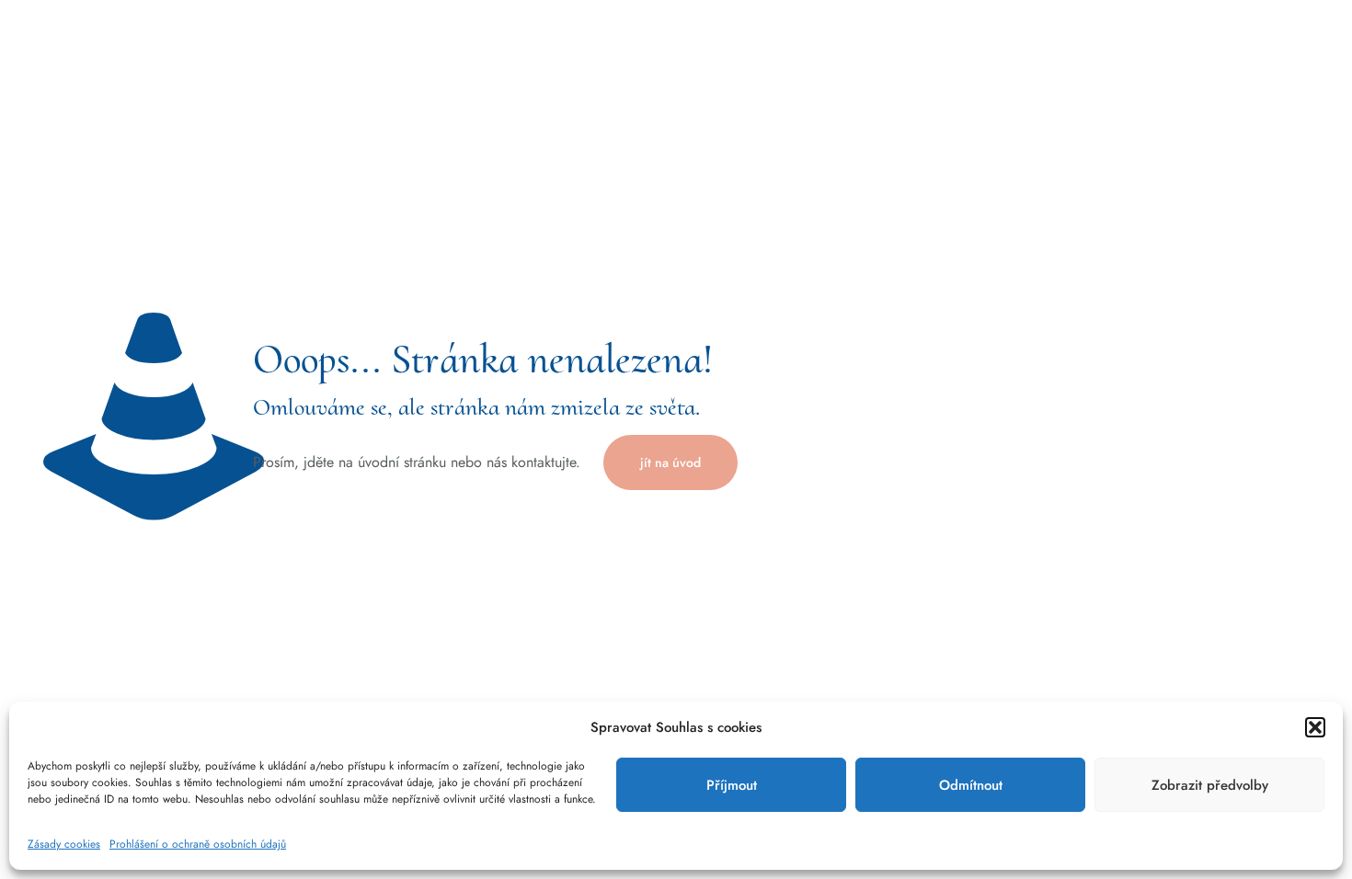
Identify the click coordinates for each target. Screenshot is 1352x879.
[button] (1315, 727)
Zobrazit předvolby (1209, 785)
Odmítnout (971, 785)
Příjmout (731, 785)
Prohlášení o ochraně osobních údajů (197, 844)
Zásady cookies (64, 844)
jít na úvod (670, 462)
